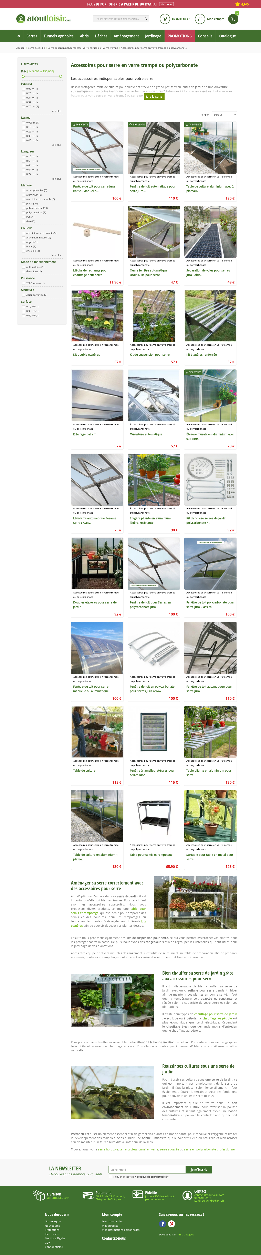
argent (32, 242)
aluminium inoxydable (40, 199)
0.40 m (32, 140)
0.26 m (32, 131)
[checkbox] (23, 89)
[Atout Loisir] (43, 18)
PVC (30, 217)
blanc (31, 246)
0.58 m (32, 161)
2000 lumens (35, 283)
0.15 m (32, 127)
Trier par (204, 114)
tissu (30, 221)
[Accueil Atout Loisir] (18, 36)
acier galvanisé (36, 190)
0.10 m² (32, 306)
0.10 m (32, 156)
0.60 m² (32, 315)
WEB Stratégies (185, 1234)
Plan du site (52, 1234)
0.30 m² (32, 311)
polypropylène (36, 212)
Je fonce (166, 4)
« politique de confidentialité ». (152, 1176)
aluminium (34, 194)
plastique (33, 203)
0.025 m (32, 122)
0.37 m (32, 102)
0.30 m (32, 136)
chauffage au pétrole (217, 1018)
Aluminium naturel (38, 237)
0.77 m (32, 174)
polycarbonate (37, 208)
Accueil (20, 48)
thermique (34, 271)
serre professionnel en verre (138, 1149)
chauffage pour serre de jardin (215, 1014)
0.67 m (32, 169)
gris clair (33, 251)
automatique (35, 267)
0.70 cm (32, 106)
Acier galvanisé (36, 295)
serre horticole (108, 1149)
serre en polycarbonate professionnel (210, 1149)
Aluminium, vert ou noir (41, 233)
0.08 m (32, 88)
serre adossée (169, 1149)
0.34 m (32, 97)
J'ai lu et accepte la (141, 1176)
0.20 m (32, 93)
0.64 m (32, 165)
